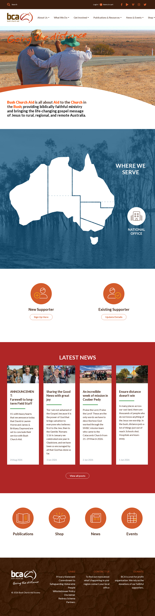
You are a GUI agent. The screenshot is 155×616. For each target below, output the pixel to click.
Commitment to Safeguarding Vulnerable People (62, 584)
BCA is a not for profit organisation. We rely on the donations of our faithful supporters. (129, 582)
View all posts (77, 475)
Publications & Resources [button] (106, 17)
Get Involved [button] (80, 17)
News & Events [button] (134, 17)
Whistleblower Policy (64, 591)
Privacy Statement (65, 576)
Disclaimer (69, 594)
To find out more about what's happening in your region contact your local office (96, 582)
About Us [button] (43, 17)
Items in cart (107, 4)
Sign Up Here (41, 316)
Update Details (113, 316)
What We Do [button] (60, 17)
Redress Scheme (66, 598)
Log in (95, 4)
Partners (70, 602)
